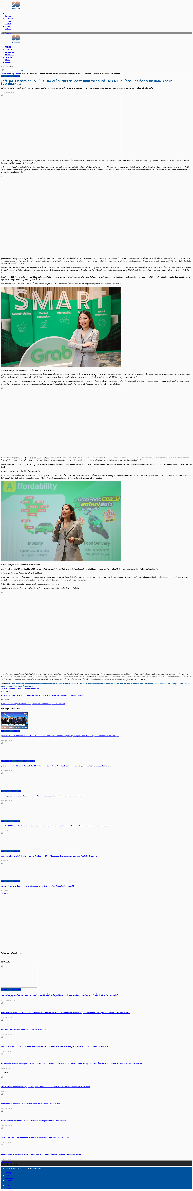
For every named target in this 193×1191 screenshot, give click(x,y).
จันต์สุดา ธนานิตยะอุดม (170, 683)
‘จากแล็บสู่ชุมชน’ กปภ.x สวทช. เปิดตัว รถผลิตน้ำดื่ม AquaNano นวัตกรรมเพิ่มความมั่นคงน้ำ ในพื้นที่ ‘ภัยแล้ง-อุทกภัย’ (41, 796)
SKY (2, 92)
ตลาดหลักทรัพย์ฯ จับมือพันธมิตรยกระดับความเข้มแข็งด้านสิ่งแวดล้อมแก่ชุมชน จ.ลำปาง (31, 1103)
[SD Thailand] (16, 9)
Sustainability (134, 683)
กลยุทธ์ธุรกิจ (157, 683)
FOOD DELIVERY (64, 683)
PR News (8, 29)
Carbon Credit (19, 683)
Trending (8, 13)
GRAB (72, 683)
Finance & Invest (8, 761)
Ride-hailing (117, 683)
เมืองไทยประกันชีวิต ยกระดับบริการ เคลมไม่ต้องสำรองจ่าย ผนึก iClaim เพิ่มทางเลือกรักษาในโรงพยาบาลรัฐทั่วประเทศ (41, 1154)
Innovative (8, 21)
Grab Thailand (80, 683)
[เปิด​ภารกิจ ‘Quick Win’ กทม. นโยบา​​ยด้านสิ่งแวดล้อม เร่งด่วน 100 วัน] (6, 1025)
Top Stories (6, 76)
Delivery (55, 683)
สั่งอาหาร (187, 683)
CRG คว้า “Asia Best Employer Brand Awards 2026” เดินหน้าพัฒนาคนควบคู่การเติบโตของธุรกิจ (35, 1137)
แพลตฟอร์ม (21, 686)
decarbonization (45, 683)
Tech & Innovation (146, 683)
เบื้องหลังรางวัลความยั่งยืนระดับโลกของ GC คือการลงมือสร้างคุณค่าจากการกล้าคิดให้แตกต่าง (33, 1120)
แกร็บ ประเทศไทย (11, 686)
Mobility (102, 683)
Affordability (9, 683)
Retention (109, 683)
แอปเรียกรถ (29, 686)
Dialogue (8, 16)
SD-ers (7, 26)
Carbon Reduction (32, 683)
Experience (9, 19)
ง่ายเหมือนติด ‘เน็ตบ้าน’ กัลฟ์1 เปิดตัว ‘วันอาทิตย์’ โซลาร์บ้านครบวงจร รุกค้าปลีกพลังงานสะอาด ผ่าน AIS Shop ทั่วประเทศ (42, 695)
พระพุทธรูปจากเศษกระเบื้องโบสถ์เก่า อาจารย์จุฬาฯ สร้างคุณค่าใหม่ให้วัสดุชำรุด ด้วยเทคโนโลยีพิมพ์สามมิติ (37, 886)
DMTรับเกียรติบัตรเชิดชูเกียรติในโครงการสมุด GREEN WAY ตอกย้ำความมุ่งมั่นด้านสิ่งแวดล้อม (33, 704)
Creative (8, 24)
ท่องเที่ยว (181, 683)
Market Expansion (92, 683)
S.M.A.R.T (125, 683)
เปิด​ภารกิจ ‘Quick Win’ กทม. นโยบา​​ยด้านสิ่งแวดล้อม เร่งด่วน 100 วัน (25, 1029)
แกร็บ (3, 686)
